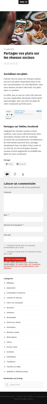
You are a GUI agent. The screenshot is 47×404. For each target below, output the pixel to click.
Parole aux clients (14, 322)
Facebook (10, 308)
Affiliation (10, 283)
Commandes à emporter (16, 293)
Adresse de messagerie (14, 225)
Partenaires (11, 327)
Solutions (10, 352)
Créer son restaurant (15, 303)
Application (11, 288)
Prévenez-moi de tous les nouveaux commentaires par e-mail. (19, 246)
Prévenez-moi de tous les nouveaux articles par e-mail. (22, 253)
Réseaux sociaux (13, 332)
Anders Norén (27, 399)
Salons (9, 342)
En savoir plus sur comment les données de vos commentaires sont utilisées (22, 266)
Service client (12, 347)
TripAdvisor (11, 362)
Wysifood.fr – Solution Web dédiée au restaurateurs (26, 397)
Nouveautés (11, 317)
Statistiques (11, 357)
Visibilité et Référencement (17, 372)
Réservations (12, 337)
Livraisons (10, 313)
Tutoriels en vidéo (14, 367)
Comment (7, 192)
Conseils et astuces (14, 298)
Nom (6, 215)
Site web (7, 235)
